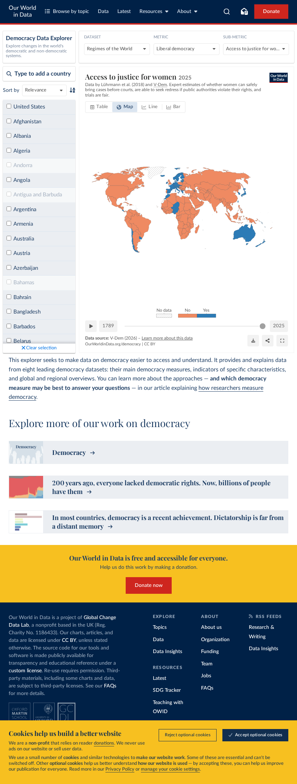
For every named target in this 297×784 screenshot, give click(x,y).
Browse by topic (71, 11)
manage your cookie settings (170, 769)
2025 (279, 326)
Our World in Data (22, 11)
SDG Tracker (167, 690)
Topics (160, 627)
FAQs (110, 686)
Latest (124, 11)
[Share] (267, 340)
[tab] (99, 107)
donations (104, 743)
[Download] (253, 340)
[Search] (227, 12)
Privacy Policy (119, 769)
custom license (25, 670)
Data (103, 11)
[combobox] (227, 12)
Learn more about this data (167, 338)
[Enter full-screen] (282, 340)
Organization (215, 639)
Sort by (11, 90)
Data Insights (167, 651)
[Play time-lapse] (91, 326)
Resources (150, 11)
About (184, 11)
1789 (108, 326)
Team (207, 663)
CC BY (149, 344)
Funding (210, 651)
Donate (271, 11)
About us (211, 627)
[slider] (262, 326)
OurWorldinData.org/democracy (113, 344)
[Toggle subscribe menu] (244, 11)
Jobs (206, 675)
